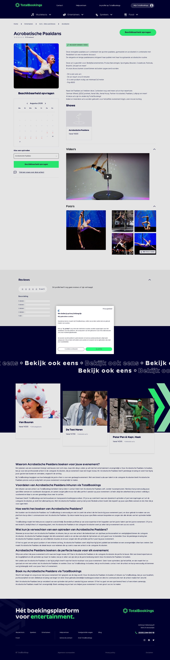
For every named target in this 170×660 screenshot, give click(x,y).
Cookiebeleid (64, 342)
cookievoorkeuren (95, 338)
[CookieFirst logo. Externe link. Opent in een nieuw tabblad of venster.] (59, 311)
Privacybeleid (107, 309)
